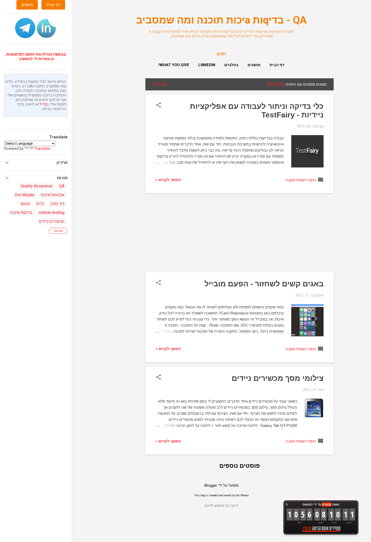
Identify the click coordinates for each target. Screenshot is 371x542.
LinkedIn (206, 65)
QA (61, 186)
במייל (44, 104)
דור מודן (57, 203)
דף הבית (277, 65)
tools (25, 203)
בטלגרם (231, 65)
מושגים (254, 65)
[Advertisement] (125, 154)
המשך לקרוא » (168, 180)
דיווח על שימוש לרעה (221, 505)
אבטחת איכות (52, 194)
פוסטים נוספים (239, 465)
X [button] (287, 504)
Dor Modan (24, 194)
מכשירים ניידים (51, 221)
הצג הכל (159, 84)
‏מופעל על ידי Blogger (221, 485)
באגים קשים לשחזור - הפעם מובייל (264, 284)
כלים (40, 203)
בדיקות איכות (21, 212)
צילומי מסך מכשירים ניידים (278, 378)
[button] (158, 105)
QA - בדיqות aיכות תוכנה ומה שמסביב (221, 20)
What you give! (173, 65)
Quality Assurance (36, 186)
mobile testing (51, 212)
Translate (42, 148)
